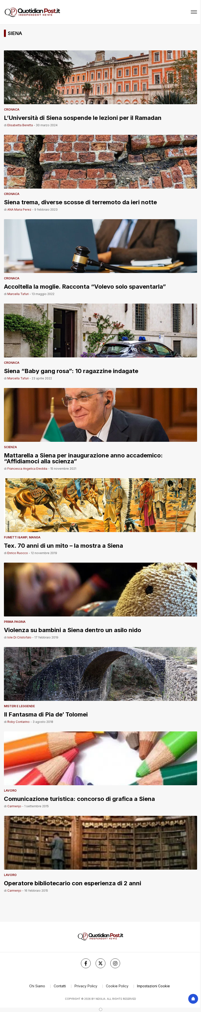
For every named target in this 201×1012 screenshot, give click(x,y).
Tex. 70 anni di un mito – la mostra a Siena (63, 545)
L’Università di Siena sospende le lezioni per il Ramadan (83, 117)
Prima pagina (14, 622)
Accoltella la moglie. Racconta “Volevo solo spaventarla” (85, 286)
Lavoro (10, 790)
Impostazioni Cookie (153, 986)
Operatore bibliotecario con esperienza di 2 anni (72, 883)
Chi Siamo (37, 986)
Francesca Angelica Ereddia (27, 468)
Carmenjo (14, 806)
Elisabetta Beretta (20, 125)
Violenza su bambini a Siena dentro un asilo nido (72, 629)
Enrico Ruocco (17, 553)
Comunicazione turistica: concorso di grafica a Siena (79, 798)
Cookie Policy (117, 986)
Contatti (60, 986)
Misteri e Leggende (19, 706)
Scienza (10, 447)
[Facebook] (86, 963)
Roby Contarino (18, 722)
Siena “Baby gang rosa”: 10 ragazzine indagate (71, 370)
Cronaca (11, 109)
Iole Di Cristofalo (19, 637)
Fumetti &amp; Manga (22, 537)
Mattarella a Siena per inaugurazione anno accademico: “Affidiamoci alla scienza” (83, 458)
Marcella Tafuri (18, 294)
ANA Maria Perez (19, 209)
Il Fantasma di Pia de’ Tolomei (46, 714)
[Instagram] (115, 963)
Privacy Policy (86, 986)
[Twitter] (100, 963)
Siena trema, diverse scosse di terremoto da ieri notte (80, 202)
